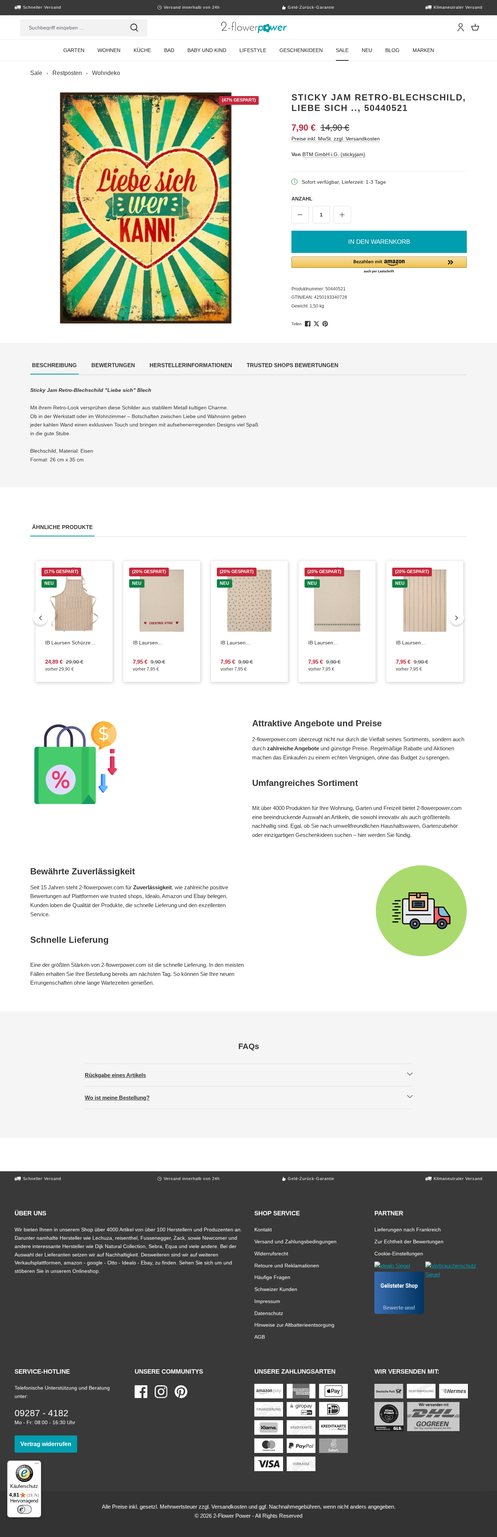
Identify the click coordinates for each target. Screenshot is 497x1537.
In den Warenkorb (379, 241)
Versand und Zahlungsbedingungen (295, 1241)
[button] (379, 265)
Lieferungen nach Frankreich (407, 1229)
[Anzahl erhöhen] (342, 214)
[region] (146, 207)
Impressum (267, 1301)
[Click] (254, 27)
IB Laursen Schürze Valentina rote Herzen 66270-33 (72, 643)
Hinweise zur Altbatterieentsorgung (294, 1325)
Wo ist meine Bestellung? (123, 1097)
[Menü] (36, 1465)
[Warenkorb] (475, 27)
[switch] (24, 1509)
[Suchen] (134, 27)
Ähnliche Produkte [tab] (63, 527)
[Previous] (40, 617)
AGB (259, 1337)
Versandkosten (229, 1507)
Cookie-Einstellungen (398, 1253)
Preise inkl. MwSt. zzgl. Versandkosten (335, 138)
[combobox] (70, 27)
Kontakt (263, 1229)
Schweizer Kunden (275, 1289)
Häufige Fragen (272, 1277)
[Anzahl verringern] (300, 214)
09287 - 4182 (41, 1413)
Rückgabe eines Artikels (121, 1075)
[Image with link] (137, 762)
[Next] (456, 617)
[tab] (54, 365)
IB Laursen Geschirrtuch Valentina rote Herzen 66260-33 (423, 643)
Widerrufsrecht (271, 1253)
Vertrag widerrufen (48, 1444)
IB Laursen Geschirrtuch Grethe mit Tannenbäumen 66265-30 (335, 643)
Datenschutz (268, 1313)
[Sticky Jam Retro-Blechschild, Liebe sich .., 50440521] (146, 207)
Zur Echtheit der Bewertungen (409, 1241)
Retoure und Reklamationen (286, 1265)
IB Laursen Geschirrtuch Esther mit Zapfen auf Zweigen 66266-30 (249, 643)
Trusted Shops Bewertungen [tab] (293, 365)
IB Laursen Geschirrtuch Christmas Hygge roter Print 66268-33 (162, 643)
